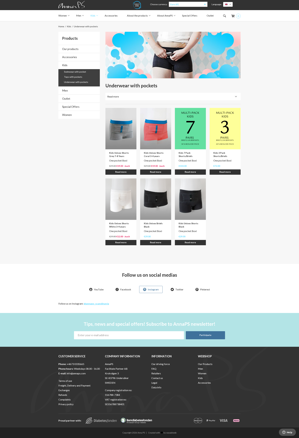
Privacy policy (66, 404)
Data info (156, 387)
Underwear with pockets (76, 82)
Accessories (111, 15)
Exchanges (64, 390)
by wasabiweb (170, 432)
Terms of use (65, 380)
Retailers (156, 373)
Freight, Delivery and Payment (74, 385)
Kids (92, 15)
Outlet (210, 15)
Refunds (62, 394)
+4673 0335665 (75, 363)
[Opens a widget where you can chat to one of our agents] (287, 432)
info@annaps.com (76, 373)
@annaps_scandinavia (96, 303)
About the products (137, 15)
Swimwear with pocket (75, 71)
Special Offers (189, 15)
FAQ (153, 368)
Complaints (64, 399)
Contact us (157, 377)
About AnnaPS (165, 15)
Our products (70, 49)
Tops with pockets (73, 77)
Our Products (205, 363)
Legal (154, 382)
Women (62, 15)
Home (61, 26)
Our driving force (160, 363)
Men (78, 15)
